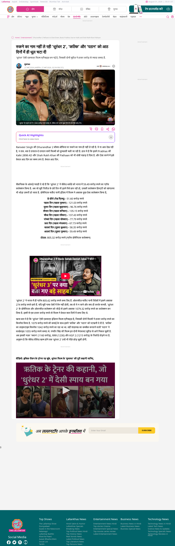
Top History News (74, 534)
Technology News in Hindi (159, 523)
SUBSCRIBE (147, 430)
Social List (43, 541)
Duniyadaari (44, 526)
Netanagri (43, 531)
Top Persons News (74, 544)
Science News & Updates (158, 528)
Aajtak (14, 1)
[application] (65, 390)
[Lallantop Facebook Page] (9, 542)
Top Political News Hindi (77, 531)
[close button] (168, 16)
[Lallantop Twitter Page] (14, 542)
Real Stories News (74, 536)
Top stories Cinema (101, 526)
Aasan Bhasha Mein (47, 539)
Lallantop (6, 1)
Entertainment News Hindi (105, 523)
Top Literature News (75, 541)
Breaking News (73, 528)
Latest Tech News (155, 526)
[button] (150, 9)
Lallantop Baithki (46, 534)
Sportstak (34, 1)
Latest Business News (130, 526)
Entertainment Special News (105, 528)
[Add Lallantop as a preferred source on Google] (103, 66)
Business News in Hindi (131, 523)
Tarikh (41, 544)
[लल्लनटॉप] (10, 9)
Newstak (44, 1)
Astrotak (65, 1)
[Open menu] (8, 16)
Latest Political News (75, 539)
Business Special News (130, 528)
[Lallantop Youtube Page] (26, 542)
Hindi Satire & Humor (75, 523)
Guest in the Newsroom (49, 528)
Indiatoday (23, 1)
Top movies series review (104, 531)
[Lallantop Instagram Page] (20, 542)
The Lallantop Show (47, 523)
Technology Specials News (159, 531)
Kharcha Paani (45, 536)
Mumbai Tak (54, 1)
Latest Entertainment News (105, 534)
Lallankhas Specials (74, 526)
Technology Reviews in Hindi (158, 535)
